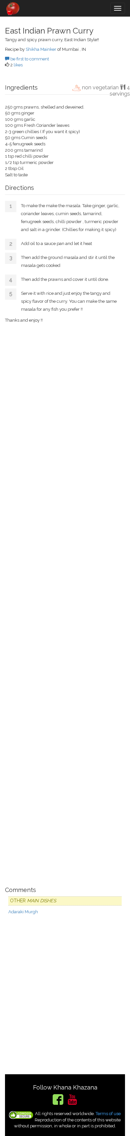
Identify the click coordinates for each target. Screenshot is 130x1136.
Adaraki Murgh (23, 911)
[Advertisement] (65, 603)
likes (18, 64)
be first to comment (29, 58)
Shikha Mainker (41, 49)
